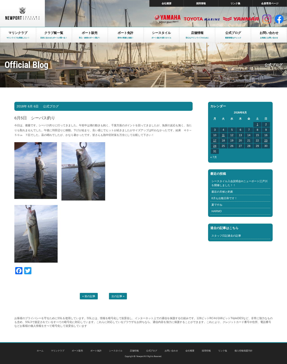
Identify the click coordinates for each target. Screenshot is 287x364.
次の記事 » (117, 296)
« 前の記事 (88, 296)
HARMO (216, 211)
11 (223, 135)
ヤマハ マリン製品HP (167, 19)
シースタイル (115, 350)
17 (214, 140)
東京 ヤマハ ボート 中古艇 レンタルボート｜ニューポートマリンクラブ (22, 13)
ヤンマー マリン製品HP (241, 19)
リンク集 (235, 3)
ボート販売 (77, 350)
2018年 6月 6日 (28, 106)
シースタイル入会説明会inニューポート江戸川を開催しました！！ (239, 183)
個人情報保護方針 (243, 350)
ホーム (40, 350)
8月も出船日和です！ (224, 198)
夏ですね (216, 204)
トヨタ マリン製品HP (202, 19)
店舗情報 (134, 350)
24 (214, 146)
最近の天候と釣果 (222, 191)
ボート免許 (96, 350)
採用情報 (201, 3)
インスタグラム (266, 19)
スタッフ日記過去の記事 (226, 235)
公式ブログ (51, 106)
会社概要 (167, 3)
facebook (279, 19)
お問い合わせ (171, 350)
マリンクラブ (57, 350)
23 (265, 140)
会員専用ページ (269, 3)
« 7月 (213, 157)
